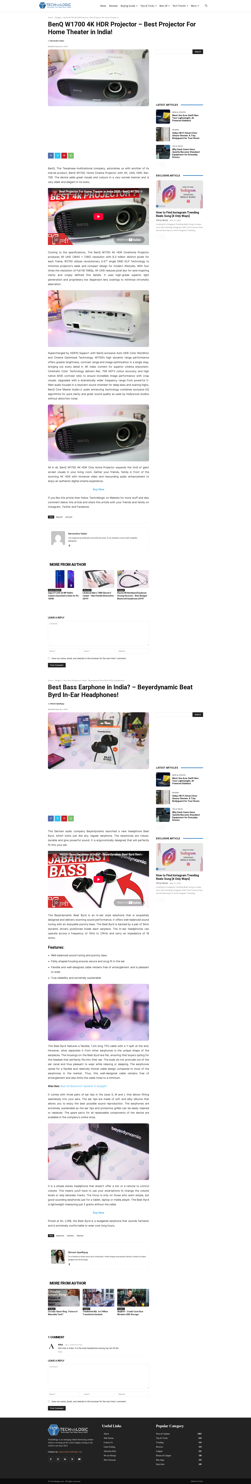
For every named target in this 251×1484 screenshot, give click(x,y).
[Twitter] (57, 156)
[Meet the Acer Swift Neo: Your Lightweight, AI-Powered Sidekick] (163, 117)
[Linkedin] (65, 1459)
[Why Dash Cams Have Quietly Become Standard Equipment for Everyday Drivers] (163, 152)
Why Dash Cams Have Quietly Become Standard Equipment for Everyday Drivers (186, 153)
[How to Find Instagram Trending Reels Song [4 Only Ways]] (179, 194)
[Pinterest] (64, 156)
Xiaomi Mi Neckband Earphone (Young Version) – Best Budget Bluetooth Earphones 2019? (132, 596)
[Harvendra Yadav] (58, 539)
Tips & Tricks (177, 146)
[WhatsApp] (71, 156)
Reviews (175, 129)
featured (59, 517)
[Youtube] (79, 1459)
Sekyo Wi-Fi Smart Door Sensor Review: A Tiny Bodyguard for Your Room (185, 135)
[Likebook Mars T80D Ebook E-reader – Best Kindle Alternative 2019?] (98, 579)
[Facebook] (51, 156)
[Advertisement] (98, 128)
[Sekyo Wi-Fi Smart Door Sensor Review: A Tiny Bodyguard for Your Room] (163, 134)
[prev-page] (158, 164)
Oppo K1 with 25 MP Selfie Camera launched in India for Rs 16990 (63, 596)
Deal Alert (87, 590)
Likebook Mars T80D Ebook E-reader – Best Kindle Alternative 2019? (98, 596)
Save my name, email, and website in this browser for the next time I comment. (89, 658)
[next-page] (162, 164)
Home (50, 17)
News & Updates (54, 590)
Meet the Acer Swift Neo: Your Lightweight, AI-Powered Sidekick (185, 118)
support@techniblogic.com (70, 1452)
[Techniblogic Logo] (55, 5)
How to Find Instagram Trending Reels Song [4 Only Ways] (177, 214)
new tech (68, 517)
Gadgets (58, 17)
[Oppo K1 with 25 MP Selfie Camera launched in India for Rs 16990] (64, 579)
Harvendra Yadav (57, 41)
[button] (206, 6)
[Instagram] (58, 1459)
